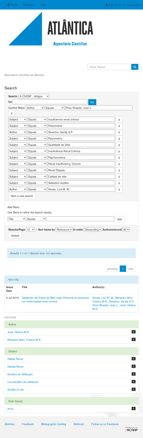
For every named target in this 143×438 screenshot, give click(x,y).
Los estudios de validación (23, 382)
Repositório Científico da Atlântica (24, 75)
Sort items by (46, 229)
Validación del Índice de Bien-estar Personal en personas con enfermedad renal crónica (55, 299)
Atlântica (9, 424)
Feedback (28, 424)
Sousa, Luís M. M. (103, 297)
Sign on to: (115, 5)
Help (43, 5)
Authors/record (112, 229)
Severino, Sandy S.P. (121, 301)
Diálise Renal (15, 359)
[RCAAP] (132, 429)
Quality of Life (15, 389)
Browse (28, 5)
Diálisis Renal (15, 366)
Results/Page (16, 229)
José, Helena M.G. (18, 332)
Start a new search (22, 196)
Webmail (79, 424)
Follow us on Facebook (105, 424)
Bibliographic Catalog (53, 424)
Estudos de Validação (20, 374)
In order (78, 229)
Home (14, 5)
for (10, 102)
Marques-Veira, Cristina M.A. (24, 339)
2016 (10, 409)
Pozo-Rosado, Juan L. (105, 305)
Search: (13, 96)
